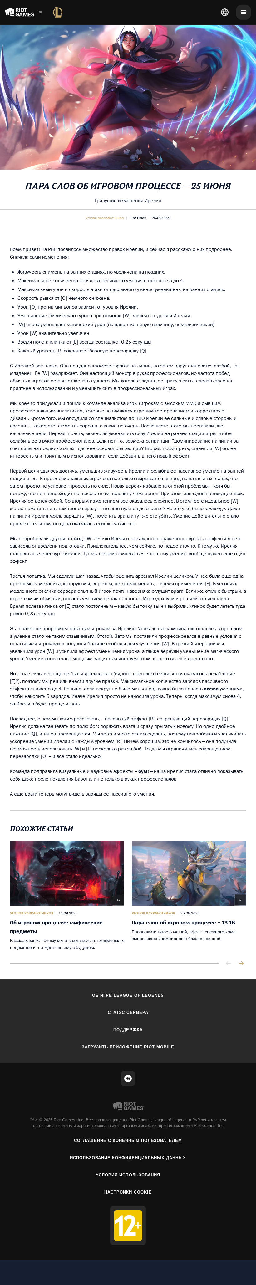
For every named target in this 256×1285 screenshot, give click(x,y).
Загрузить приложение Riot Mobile (128, 1047)
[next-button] (241, 963)
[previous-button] (229, 963)
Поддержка (127, 1029)
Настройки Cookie (128, 1192)
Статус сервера (128, 1012)
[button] (105, 217)
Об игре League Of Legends (128, 995)
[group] (128, 896)
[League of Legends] (58, 12)
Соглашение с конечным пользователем (128, 1140)
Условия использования (128, 1175)
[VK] (128, 1078)
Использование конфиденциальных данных (128, 1157)
